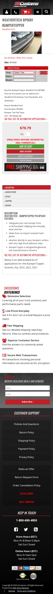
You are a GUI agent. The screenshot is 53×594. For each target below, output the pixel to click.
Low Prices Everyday (17, 311)
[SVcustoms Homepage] (26, 5)
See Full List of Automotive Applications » (25, 119)
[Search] (46, 12)
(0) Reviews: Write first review (18, 57)
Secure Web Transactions (22, 355)
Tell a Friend (25, 160)
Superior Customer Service (23, 340)
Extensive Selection (19, 296)
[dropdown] (37, 12)
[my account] (6, 12)
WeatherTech (8, 29)
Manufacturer (10, 192)
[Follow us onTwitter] (25, 529)
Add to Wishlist (25, 156)
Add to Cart (25, 146)
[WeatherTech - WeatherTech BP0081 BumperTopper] (26, 43)
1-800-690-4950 (26, 520)
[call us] (15, 12)
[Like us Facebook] (16, 529)
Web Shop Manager (21, 588)
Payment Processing (22, 579)
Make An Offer (25, 151)
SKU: (7, 62)
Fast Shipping (15, 325)
